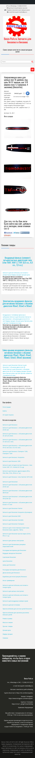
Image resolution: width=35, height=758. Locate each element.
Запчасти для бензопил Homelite (13, 520)
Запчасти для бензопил (17, 317)
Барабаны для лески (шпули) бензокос (15, 576)
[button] (32, 69)
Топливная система (15, 323)
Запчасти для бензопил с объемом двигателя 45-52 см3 (17, 319)
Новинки (5, 638)
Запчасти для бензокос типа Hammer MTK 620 (17, 477)
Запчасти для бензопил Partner (12, 508)
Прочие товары (8, 626)
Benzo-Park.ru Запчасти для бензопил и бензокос (17, 40)
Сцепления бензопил (9, 557)
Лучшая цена (26, 275)
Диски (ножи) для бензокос (11, 573)
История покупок (8, 415)
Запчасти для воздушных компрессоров (15, 601)
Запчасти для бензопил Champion (13, 524)
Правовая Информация (25, 707)
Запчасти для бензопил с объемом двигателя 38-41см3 (15, 367)
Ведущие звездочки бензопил (12, 553)
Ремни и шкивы (7, 618)
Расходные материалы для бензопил (14, 550)
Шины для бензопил (9, 565)
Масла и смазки (8, 622)
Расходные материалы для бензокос (14, 570)
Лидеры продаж (16, 275)
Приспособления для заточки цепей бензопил (17, 609)
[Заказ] (27, 93)
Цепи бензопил (7, 561)
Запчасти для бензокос (10, 425)
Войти (5, 411)
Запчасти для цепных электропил (13, 540)
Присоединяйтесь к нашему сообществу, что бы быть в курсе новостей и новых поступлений (16, 658)
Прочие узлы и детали (13, 373)
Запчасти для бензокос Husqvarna (13, 457)
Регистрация (7, 407)
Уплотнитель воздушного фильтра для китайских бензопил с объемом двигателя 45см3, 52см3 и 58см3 (18, 303)
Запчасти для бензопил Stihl (11, 516)
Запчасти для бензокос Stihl (11, 461)
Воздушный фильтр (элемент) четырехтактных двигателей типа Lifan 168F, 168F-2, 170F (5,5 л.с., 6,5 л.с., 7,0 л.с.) (17, 261)
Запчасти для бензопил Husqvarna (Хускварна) (17, 512)
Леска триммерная (8, 580)
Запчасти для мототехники (11, 605)
